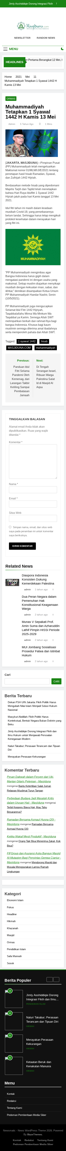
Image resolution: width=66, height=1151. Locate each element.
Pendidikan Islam (16, 949)
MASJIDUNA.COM (19, 347)
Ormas (11, 98)
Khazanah (12, 928)
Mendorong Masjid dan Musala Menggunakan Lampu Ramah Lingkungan (32, 867)
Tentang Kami (14, 1107)
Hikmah (11, 921)
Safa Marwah (14, 956)
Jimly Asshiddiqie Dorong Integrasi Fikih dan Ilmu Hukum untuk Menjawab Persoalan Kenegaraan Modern (32, 735)
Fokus (10, 907)
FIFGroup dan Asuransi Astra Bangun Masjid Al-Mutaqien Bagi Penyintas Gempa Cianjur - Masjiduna (34, 858)
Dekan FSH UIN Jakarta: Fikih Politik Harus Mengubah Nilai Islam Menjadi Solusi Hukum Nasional (29, 3)
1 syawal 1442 (27, 341)
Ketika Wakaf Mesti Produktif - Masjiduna (31, 836)
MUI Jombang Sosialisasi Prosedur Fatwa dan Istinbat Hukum (41, 651)
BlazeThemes (34, 1134)
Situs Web (15, 512)
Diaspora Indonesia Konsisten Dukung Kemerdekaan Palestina (38, 579)
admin (11, 124)
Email (13, 498)
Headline (12, 914)
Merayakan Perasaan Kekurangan (27, 756)
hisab (44, 341)
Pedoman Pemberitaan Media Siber (26, 1114)
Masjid (10, 935)
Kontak (11, 1093)
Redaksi (11, 1100)
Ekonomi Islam (15, 900)
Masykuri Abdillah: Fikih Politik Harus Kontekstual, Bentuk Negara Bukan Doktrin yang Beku (34, 720)
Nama (13, 484)
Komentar (15, 442)
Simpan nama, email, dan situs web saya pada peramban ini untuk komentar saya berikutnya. (31, 531)
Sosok (10, 963)
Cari (7, 674)
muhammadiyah (45, 347)
